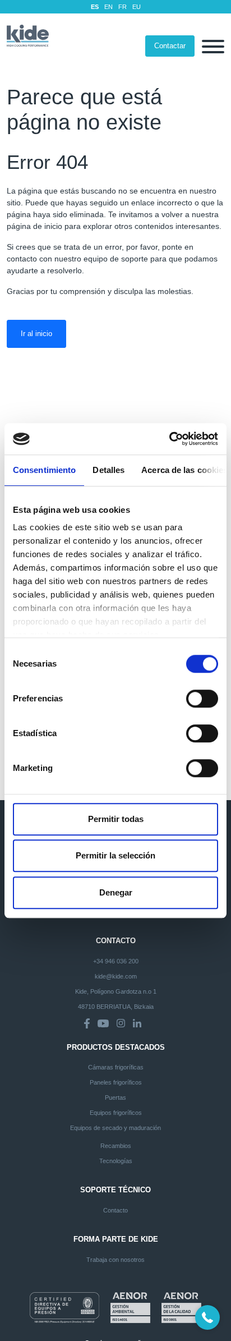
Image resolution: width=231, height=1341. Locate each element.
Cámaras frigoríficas (116, 1067)
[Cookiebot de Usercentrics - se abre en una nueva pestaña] (169, 438)
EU (136, 6)
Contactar (170, 46)
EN (108, 6)
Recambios (115, 1145)
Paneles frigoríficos (116, 1082)
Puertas (115, 1097)
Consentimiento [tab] (44, 470)
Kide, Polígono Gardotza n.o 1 (115, 991)
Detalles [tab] (108, 470)
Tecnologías (115, 1161)
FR (122, 6)
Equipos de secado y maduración (115, 1127)
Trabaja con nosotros (115, 1259)
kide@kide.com (116, 976)
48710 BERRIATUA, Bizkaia (116, 1006)
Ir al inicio (36, 333)
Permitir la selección (115, 855)
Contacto (115, 1210)
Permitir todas (116, 819)
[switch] (202, 699)
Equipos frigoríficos (116, 1112)
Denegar (115, 892)
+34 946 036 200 (115, 961)
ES (95, 6)
